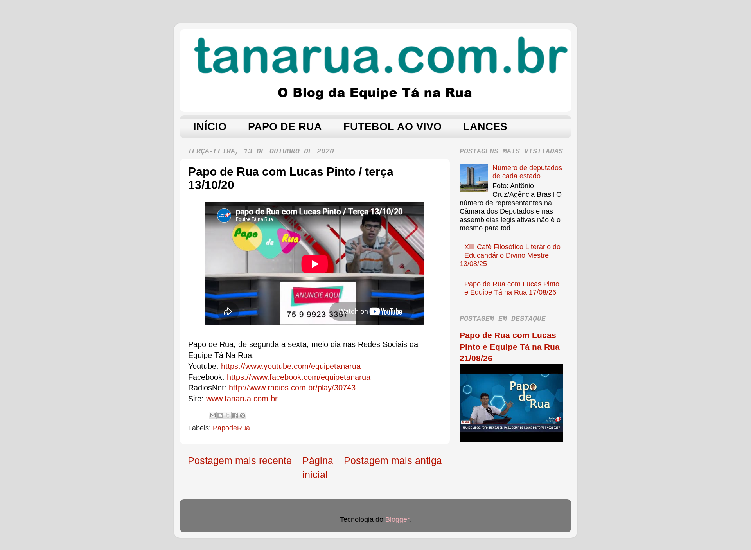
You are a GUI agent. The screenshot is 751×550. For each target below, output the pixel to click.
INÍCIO (209, 127)
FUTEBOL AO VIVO (392, 127)
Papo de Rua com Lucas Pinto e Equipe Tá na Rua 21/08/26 (510, 347)
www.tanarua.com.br (242, 398)
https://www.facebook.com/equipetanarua (298, 377)
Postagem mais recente (240, 460)
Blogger (397, 519)
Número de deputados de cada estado (527, 172)
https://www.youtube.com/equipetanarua (291, 366)
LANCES (485, 127)
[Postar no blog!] (220, 415)
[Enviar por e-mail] (213, 415)
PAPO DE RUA (285, 127)
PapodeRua (231, 428)
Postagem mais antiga (393, 460)
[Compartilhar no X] (228, 415)
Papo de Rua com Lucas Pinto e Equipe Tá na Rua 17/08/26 (511, 288)
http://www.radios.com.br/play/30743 (292, 387)
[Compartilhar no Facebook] (235, 415)
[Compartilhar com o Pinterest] (242, 415)
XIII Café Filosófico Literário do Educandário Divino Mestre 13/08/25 (510, 255)
